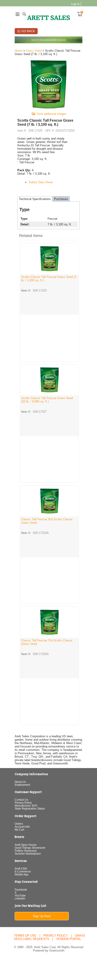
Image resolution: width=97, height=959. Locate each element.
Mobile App (21, 874)
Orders (19, 823)
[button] (49, 236)
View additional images (52, 114)
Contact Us (21, 799)
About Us (20, 781)
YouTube (20, 895)
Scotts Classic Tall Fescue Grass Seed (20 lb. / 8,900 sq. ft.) (47, 399)
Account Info (22, 826)
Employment (22, 784)
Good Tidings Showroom (30, 847)
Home (18, 50)
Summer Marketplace (28, 853)
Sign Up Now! (42, 916)
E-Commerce (23, 871)
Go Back (28, 31)
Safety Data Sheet (41, 182)
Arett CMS (21, 868)
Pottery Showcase (26, 850)
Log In (75, 4)
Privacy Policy (23, 802)
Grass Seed (34, 50)
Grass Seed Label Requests (49, 937)
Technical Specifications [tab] (35, 199)
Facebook (21, 889)
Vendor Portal (68, 939)
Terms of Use (25, 935)
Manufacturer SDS (26, 805)
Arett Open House (26, 844)
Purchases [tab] (61, 199)
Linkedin (20, 898)
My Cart (19, 829)
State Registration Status (30, 808)
